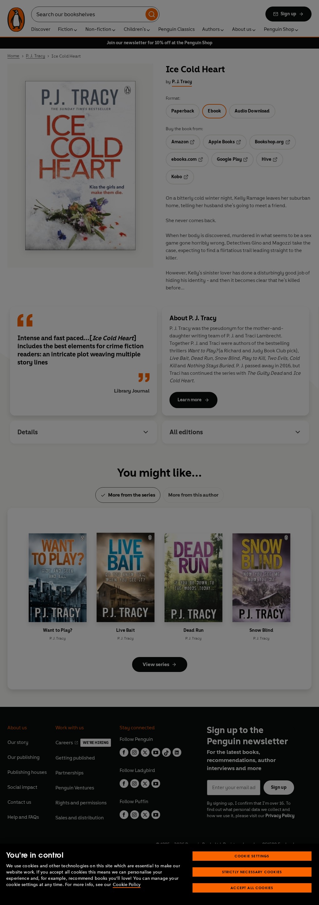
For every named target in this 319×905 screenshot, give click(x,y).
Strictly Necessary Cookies (252, 871)
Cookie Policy (126, 884)
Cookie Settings (252, 856)
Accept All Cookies (252, 887)
